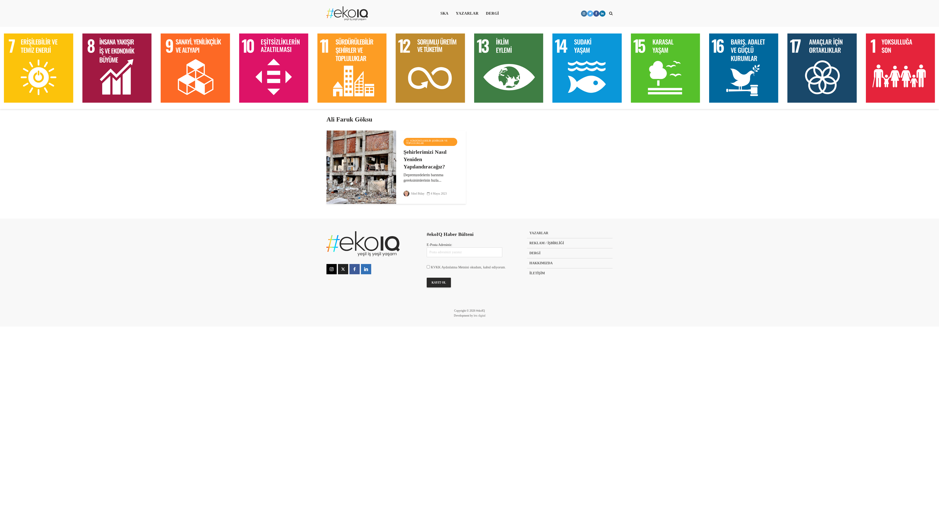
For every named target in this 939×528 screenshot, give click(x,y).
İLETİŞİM (537, 273)
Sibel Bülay (417, 193)
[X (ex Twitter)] (343, 269)
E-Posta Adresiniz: (439, 245)
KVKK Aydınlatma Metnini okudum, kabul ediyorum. (468, 267)
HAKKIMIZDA (541, 263)
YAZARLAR (467, 13)
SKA (444, 13)
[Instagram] (331, 269)
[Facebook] (354, 269)
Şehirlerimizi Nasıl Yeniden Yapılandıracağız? (425, 159)
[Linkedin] (366, 269)
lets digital (479, 315)
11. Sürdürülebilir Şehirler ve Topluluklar (426, 141)
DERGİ (492, 13)
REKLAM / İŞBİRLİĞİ (546, 243)
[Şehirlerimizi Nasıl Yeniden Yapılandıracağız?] (361, 167)
